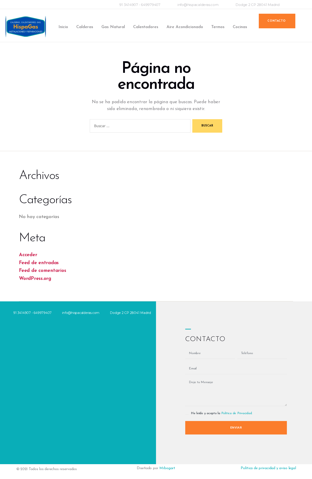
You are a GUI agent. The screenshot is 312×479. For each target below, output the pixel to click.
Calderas (84, 27)
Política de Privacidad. (236, 413)
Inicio (63, 27)
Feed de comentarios (42, 270)
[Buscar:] (139, 126)
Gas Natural (113, 27)
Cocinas (240, 27)
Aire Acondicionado (185, 27)
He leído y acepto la (221, 413)
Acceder (28, 255)
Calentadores (145, 27)
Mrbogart (167, 468)
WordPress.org (35, 278)
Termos (218, 27)
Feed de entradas (39, 263)
